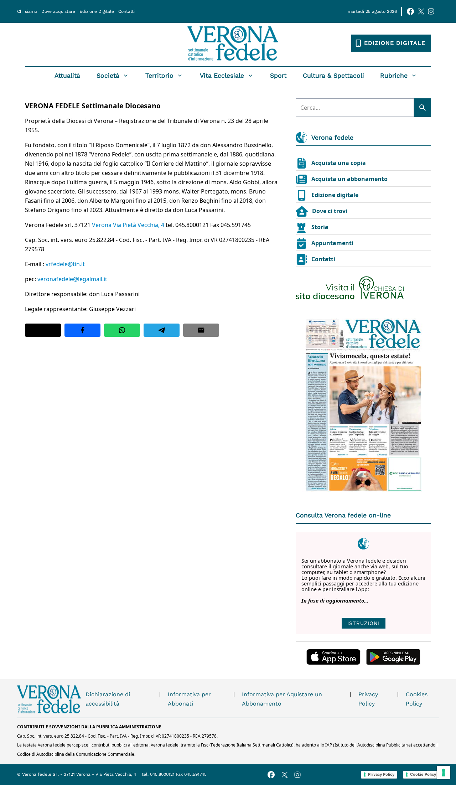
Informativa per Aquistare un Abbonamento (282, 699)
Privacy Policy (368, 699)
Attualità (67, 75)
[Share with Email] (201, 330)
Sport (278, 75)
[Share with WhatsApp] (122, 330)
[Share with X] (43, 330)
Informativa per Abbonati (189, 699)
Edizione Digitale (96, 11)
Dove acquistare (58, 11)
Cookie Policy (423, 774)
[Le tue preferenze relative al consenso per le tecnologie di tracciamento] (443, 772)
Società (108, 75)
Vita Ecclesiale (222, 75)
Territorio (159, 75)
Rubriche (394, 75)
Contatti (126, 11)
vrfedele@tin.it (65, 264)
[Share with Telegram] (162, 330)
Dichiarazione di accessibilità (108, 699)
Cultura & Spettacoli (333, 75)
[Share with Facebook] (82, 330)
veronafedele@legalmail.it (72, 279)
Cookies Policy (417, 699)
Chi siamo (27, 11)
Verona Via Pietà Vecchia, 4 (129, 225)
